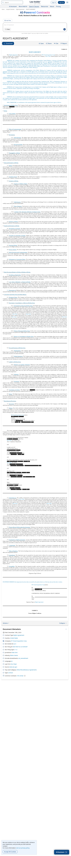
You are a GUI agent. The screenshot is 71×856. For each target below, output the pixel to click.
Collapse (62, 623)
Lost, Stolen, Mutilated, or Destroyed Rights (20, 282)
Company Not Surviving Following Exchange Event (27, 211)
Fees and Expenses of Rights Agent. (17, 348)
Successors (11, 403)
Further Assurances (18, 356)
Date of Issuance (18, 206)
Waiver (10, 394)
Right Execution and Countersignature (18, 252)
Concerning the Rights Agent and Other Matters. (15, 294)
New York (48, 56)
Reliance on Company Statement (22, 364)
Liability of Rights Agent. (15, 362)
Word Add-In (23, 6)
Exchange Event (13, 176)
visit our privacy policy (22, 848)
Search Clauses (34, 6)
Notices (11, 408)
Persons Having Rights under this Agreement (19, 527)
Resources (44, 6)
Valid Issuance (17, 202)
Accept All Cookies (10, 852)
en (12, 661)
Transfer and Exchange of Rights (11, 225)
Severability (12, 566)
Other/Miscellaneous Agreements (27, 670)
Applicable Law (12, 497)
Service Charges (12, 249)
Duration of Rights (13, 221)
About (52, 6)
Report (64, 43)
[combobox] (12, 2)
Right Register (17, 137)
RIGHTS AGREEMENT (35, 52)
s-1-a (15, 649)
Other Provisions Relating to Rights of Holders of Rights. (17, 272)
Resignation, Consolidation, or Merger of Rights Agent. (22, 303)
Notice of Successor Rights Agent (22, 331)
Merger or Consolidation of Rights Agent (24, 336)
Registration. (12, 134)
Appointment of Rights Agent (11, 105)
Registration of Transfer (14, 228)
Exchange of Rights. (13, 181)
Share (50, 43)
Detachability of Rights (14, 153)
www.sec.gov (13, 667)
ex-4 (15, 644)
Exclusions (16, 381)
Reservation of (12, 290)
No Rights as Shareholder (15, 275)
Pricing (58, 6)
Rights (5, 110)
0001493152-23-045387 (20, 647)
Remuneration (17, 350)
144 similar (20, 676)
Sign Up (61, 2)
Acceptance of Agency (14, 389)
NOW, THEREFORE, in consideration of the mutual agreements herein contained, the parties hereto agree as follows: (34, 102)
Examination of (13, 539)
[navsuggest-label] (12, 2)
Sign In (54, 2)
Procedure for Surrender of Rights (17, 235)
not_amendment (23, 658)
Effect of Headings (13, 551)
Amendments (12, 555)
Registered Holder (18, 144)
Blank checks (14, 655)
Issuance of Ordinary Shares (20, 183)
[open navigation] (67, 2)
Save (42, 43)
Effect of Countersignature (15, 129)
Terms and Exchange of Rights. (11, 162)
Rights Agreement (13, 55)
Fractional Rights (13, 245)
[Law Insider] (35, 2)
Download (9, 43)
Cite (57, 43)
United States (14, 638)
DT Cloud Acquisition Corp (48, 55)
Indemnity (16, 374)
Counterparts (12, 545)
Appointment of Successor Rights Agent (23, 305)
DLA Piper (14, 664)
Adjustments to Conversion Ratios (17, 259)
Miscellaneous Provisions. (10, 401)
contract (10, 673)
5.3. (8, 290)
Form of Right (12, 113)
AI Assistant (13, 6)
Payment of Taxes (13, 297)
